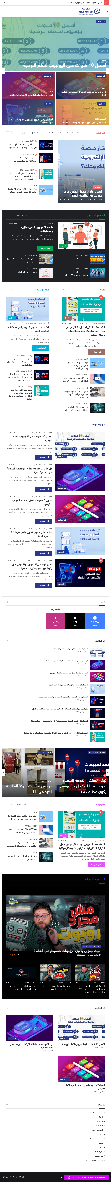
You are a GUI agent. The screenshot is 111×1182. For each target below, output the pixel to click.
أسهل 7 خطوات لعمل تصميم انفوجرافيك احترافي (31, 95)
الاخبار (59, 133)
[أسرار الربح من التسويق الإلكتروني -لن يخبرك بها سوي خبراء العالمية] (29, 112)
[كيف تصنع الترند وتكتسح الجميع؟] (97, 259)
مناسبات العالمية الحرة (97, 753)
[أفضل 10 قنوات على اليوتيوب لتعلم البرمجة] (55, 44)
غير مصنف (101, 21)
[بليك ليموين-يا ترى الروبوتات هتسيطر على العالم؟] (55, 923)
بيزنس (24, 133)
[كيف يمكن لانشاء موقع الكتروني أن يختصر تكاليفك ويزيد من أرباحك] (46, 190)
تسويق (100, 1143)
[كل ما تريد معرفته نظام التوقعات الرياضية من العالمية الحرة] (82, 85)
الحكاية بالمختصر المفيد (47, 133)
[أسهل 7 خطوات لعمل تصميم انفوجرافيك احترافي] (29, 85)
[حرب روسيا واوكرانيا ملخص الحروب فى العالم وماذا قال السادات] (21, 972)
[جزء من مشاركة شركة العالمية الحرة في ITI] (28, 772)
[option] (55, 71)
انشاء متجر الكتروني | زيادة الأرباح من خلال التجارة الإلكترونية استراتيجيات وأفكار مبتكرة (23, 176)
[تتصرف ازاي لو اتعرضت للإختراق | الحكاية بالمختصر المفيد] (55, 972)
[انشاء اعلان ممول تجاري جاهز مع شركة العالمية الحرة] (82, 112)
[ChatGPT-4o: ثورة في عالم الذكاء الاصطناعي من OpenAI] (97, 379)
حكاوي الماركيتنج (97, 1152)
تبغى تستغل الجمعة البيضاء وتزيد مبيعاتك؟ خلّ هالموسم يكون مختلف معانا (23, 161)
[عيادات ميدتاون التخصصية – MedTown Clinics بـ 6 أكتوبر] (97, 273)
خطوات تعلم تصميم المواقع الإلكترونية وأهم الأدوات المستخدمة (76, 394)
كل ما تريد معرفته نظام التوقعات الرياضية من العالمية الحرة (66, 661)
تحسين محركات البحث (95, 1139)
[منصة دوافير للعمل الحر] (46, 273)
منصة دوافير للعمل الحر (27, 272)
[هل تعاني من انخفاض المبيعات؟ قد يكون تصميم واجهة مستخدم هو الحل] (97, 713)
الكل (77, 133)
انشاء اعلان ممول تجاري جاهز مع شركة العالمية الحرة (84, 3)
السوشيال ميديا (33, 133)
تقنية (19, 805)
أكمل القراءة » (45, 248)
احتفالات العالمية (68, 133)
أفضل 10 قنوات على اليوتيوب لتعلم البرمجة (64, 66)
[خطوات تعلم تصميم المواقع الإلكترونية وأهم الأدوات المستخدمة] (97, 392)
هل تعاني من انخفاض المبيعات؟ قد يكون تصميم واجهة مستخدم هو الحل (60, 709)
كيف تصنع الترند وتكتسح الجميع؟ (74, 259)
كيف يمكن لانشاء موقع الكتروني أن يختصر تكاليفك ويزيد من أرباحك (76, 365)
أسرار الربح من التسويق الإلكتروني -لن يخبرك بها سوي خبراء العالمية (19, 362)
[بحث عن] (107, 12)
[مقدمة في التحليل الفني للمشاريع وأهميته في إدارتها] (97, 408)
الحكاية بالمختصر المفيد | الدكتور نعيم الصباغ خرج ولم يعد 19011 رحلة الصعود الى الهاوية (91, 989)
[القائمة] (3, 12)
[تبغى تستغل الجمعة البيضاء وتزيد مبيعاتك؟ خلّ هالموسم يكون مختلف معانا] (46, 158)
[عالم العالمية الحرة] (89, 11)
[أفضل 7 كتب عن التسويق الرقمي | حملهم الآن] (46, 259)
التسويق (102, 104)
